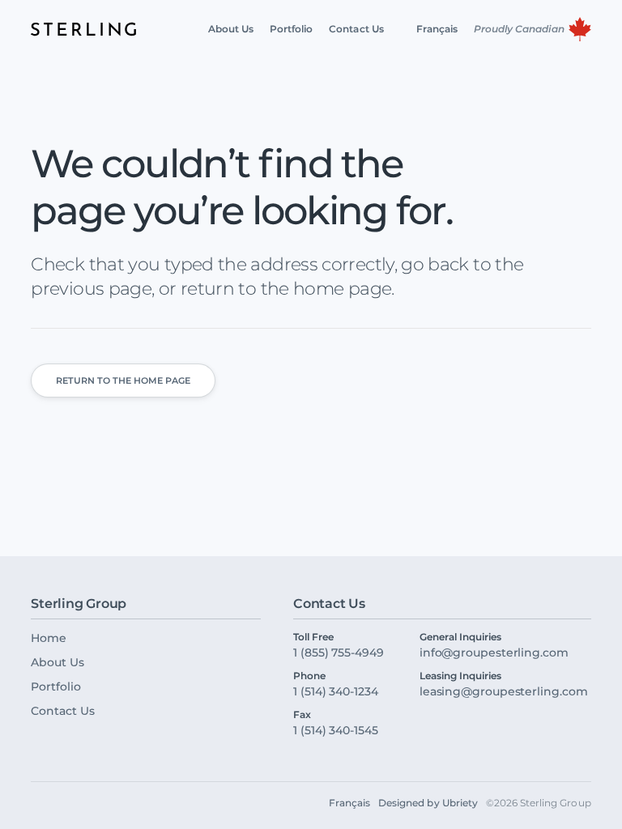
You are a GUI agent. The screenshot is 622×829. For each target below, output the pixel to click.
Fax (302, 715)
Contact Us (62, 711)
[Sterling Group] (83, 29)
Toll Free (313, 637)
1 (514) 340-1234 (335, 691)
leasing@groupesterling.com (504, 691)
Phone (309, 676)
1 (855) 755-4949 (338, 652)
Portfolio (55, 686)
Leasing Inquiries (461, 676)
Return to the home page (123, 380)
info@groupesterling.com (494, 652)
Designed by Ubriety (428, 803)
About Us (57, 662)
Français (349, 803)
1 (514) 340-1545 (335, 730)
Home (48, 638)
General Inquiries (461, 637)
